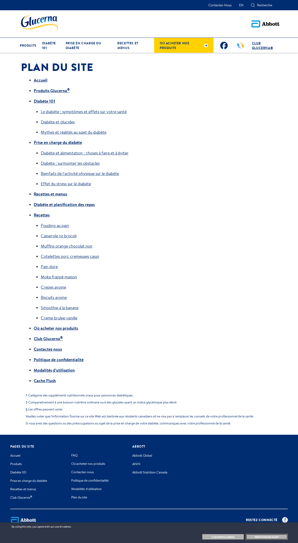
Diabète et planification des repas (64, 204)
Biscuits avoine (54, 297)
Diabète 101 (44, 101)
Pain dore (49, 266)
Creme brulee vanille (59, 318)
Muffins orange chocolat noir (67, 246)
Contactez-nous (82, 472)
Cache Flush (45, 381)
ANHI (136, 464)
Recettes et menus (50, 194)
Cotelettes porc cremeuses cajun (70, 256)
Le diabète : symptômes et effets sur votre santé (84, 111)
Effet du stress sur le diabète (66, 183)
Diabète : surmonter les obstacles (70, 163)
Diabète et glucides (58, 122)
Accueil (40, 80)
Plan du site (79, 497)
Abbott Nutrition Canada (149, 472)
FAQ (74, 455)
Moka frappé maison (59, 277)
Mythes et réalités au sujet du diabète (73, 132)
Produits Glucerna (52, 91)
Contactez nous (48, 349)
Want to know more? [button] (267, 537)
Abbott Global (142, 455)
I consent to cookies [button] (223, 537)
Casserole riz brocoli (59, 235)
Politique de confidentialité (59, 360)
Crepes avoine (53, 287)
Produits (16, 464)
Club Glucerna (48, 339)
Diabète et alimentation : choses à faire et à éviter (85, 153)
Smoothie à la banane (59, 307)
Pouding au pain (55, 225)
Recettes (42, 215)
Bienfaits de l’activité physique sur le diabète (80, 173)
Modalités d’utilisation (54, 370)
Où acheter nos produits (56, 328)
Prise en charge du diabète (58, 142)
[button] (253, 5)
